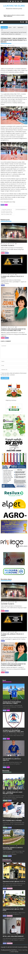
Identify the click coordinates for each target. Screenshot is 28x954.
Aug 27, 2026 (4, 274)
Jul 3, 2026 (6, 879)
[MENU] (26, 22)
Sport (6, 204)
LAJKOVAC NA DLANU (14, 5)
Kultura (2, 252)
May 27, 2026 (6, 907)
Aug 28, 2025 (6, 818)
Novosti (2, 204)
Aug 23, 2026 (6, 757)
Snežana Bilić (12, 45)
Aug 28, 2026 (4, 243)
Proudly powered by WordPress (9, 950)
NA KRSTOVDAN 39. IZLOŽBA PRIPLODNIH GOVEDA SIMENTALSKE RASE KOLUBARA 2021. (6, 212)
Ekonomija (5, 800)
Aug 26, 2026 (4, 327)
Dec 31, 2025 (6, 790)
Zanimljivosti (9, 888)
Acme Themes (14, 951)
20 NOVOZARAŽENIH (21, 209)
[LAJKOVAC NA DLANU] (2, 22)
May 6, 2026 (6, 934)
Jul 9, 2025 (6, 845)
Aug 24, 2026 (6, 700)
